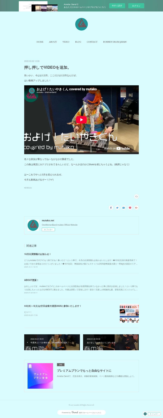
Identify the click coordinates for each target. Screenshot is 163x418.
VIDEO (66, 41)
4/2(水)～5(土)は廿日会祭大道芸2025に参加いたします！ (53, 305)
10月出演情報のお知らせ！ (37, 254)
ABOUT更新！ (31, 280)
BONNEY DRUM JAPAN (114, 41)
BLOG (78, 41)
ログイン (136, 5)
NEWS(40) (28, 188)
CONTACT (92, 41)
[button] (40, 42)
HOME (40, 41)
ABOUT (53, 41)
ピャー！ (28, 312)
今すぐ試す (117, 5)
